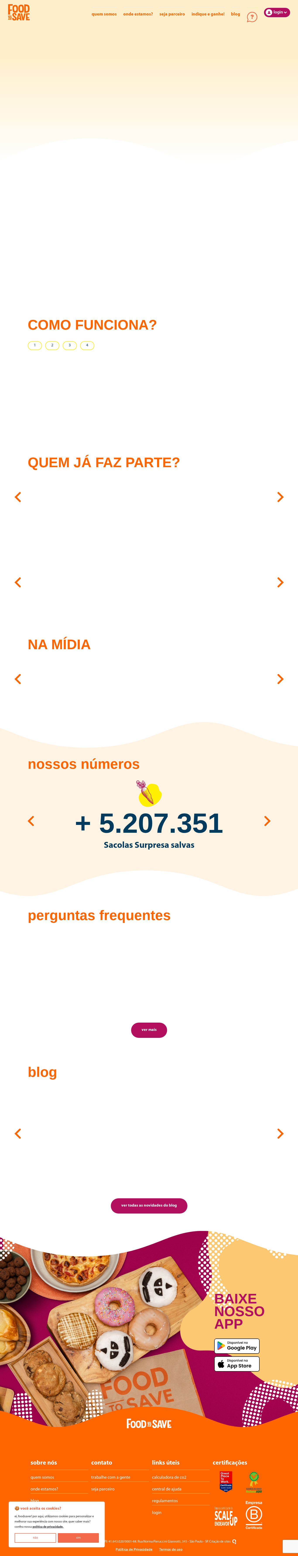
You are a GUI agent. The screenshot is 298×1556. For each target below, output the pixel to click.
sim (78, 1537)
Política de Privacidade (134, 1549)
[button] (18, 496)
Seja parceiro (172, 14)
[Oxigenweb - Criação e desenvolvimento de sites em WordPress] (234, 1542)
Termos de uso (170, 1549)
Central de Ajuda (252, 17)
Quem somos (104, 14)
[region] (57, 1524)
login (156, 1513)
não (35, 1537)
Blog (235, 14)
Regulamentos (165, 1501)
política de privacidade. (48, 1527)
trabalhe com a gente (110, 1477)
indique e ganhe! (208, 14)
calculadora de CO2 (169, 1477)
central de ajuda (167, 1489)
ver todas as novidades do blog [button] (149, 1206)
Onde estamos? (138, 14)
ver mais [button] (149, 1030)
